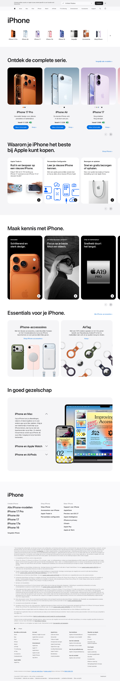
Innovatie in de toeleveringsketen (92, 642)
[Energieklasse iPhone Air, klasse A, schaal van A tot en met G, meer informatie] (67, 122)
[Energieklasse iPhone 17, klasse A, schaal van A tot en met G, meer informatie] (103, 122)
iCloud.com (35, 639)
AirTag (15, 651)
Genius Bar (54, 637)
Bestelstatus (54, 654)
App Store (35, 657)
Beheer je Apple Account (38, 634)
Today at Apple (54, 639)
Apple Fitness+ (36, 655)
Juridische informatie (66, 678)
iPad (15, 639)
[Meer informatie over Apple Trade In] (25, 180)
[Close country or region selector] (105, 3)
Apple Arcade (35, 652)
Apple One (35, 645)
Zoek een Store (55, 634)
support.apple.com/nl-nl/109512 (61, 607)
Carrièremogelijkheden (93, 654)
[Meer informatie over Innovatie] (25, 268)
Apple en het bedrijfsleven (76, 634)
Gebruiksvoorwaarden (41, 678)
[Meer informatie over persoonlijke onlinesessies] (61, 180)
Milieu (89, 637)
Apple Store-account (37, 637)
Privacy (90, 639)
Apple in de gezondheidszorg (76, 651)
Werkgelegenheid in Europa (95, 664)
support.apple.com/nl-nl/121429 (50, 575)
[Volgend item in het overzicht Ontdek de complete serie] (110, 134)
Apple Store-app (55, 646)
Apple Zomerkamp (55, 644)
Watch (15, 644)
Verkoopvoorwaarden (54, 678)
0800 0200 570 (68, 671)
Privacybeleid (17, 678)
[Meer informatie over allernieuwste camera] (61, 268)
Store (15, 634)
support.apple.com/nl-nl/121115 (90, 567)
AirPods (16, 646)
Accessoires (17, 654)
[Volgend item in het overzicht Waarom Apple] (110, 208)
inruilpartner (40, 551)
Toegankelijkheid (92, 634)
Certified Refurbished (56, 649)
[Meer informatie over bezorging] (98, 180)
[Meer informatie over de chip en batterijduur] (98, 268)
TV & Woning (17, 649)
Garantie (90, 656)
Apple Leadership (92, 652)
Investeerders (91, 659)
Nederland (103, 676)
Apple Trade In (54, 651)
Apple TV (34, 648)
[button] (77, 3)
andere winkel (47, 671)
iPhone (16, 641)
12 (94, 333)
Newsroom (90, 649)
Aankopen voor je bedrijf (75, 637)
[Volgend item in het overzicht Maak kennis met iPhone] (110, 304)
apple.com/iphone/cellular (74, 600)
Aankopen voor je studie (75, 645)
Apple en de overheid (74, 658)
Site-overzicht (77, 678)
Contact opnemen (92, 666)
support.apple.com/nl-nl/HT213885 (52, 587)
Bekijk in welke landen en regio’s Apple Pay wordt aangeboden (49, 616)
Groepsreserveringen (56, 641)
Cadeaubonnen (18, 656)
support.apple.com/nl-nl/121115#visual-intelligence (33, 572)
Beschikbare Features (40, 621)
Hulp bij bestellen (55, 656)
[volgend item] (110, 35)
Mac (15, 637)
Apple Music (35, 650)
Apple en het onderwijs (75, 643)
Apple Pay (16, 662)
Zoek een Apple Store (37, 671)
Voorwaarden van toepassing (60, 623)
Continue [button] (99, 3)
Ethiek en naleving (92, 661)
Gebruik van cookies (28, 678)
